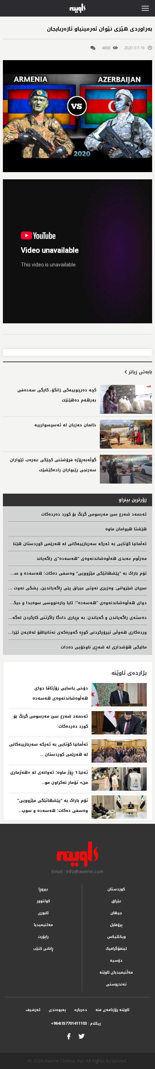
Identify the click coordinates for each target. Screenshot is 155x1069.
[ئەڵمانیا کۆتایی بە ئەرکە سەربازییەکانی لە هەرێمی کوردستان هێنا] (119, 751)
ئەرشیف (33, 1009)
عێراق (116, 901)
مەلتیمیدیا (43, 924)
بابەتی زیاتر (139, 372)
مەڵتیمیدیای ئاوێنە (116, 972)
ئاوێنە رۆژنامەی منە (112, 1009)
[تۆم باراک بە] (119, 807)
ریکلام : (76, 1023)
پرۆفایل (116, 924)
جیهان (116, 912)
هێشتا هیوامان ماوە (126, 529)
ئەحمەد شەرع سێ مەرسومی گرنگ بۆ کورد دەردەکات (94, 514)
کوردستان (116, 889)
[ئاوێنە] (77, 854)
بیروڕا (43, 889)
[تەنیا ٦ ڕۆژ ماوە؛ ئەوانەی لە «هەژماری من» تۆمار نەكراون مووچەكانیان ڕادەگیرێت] (119, 779)
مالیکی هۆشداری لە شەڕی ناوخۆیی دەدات (104, 647)
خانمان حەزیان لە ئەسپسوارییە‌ (65, 425)
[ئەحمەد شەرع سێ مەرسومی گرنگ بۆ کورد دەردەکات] (119, 723)
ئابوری (43, 912)
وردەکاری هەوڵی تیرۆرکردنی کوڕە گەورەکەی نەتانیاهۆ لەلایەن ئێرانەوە (75, 632)
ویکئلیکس (116, 936)
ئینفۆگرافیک (116, 948)
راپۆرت (43, 936)
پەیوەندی (57, 1009)
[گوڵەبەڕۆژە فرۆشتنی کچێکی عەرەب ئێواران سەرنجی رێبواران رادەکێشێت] (126, 469)
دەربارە (80, 1009)
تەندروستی (116, 984)
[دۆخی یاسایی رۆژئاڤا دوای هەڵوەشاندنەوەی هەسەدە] (119, 694)
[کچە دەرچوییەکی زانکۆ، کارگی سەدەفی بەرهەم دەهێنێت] (126, 399)
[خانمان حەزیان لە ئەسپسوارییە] (126, 434)
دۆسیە (116, 960)
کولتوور (43, 901)
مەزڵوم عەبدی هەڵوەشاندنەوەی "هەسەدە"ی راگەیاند (91, 558)
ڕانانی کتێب (43, 948)
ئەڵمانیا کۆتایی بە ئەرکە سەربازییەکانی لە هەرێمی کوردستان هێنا (80, 544)
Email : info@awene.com (77, 871)
